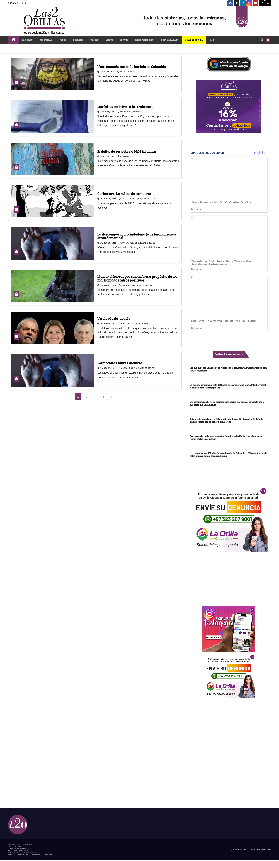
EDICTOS (124, 39)
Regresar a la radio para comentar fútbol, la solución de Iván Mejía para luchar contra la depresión (226, 437)
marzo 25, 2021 (108, 285)
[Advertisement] (229, 577)
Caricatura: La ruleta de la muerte (124, 193)
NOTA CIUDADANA (169, 39)
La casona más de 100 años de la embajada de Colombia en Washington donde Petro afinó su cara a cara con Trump (228, 454)
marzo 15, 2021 (108, 368)
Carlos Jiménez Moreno (134, 323)
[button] (262, 39)
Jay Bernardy (127, 71)
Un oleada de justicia (113, 318)
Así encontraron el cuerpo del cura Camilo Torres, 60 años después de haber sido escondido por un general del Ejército (227, 420)
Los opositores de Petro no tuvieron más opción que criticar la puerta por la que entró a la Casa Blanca (227, 403)
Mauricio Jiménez (130, 111)
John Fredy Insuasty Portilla (138, 198)
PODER (62, 39)
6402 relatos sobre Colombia (119, 362)
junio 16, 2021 (107, 111)
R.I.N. (212, 39)
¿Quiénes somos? (238, 849)
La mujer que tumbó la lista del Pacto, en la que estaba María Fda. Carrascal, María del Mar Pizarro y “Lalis (228, 386)
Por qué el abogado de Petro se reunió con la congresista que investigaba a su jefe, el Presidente (228, 369)
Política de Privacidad (260, 849)
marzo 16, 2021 (108, 323)
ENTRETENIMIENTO (144, 39)
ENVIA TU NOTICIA (194, 39)
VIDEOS (109, 39)
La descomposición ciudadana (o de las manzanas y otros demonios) (138, 236)
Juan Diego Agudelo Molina (137, 285)
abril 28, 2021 (107, 156)
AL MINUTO (27, 39)
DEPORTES (78, 39)
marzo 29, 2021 (108, 198)
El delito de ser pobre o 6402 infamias (126, 151)
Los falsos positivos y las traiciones (125, 106)
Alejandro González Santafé (137, 368)
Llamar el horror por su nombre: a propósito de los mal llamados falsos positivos (137, 278)
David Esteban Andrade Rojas (138, 242)
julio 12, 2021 (107, 71)
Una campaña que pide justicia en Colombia (131, 66)
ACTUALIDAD (46, 39)
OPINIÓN (94, 39)
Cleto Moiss (127, 156)
